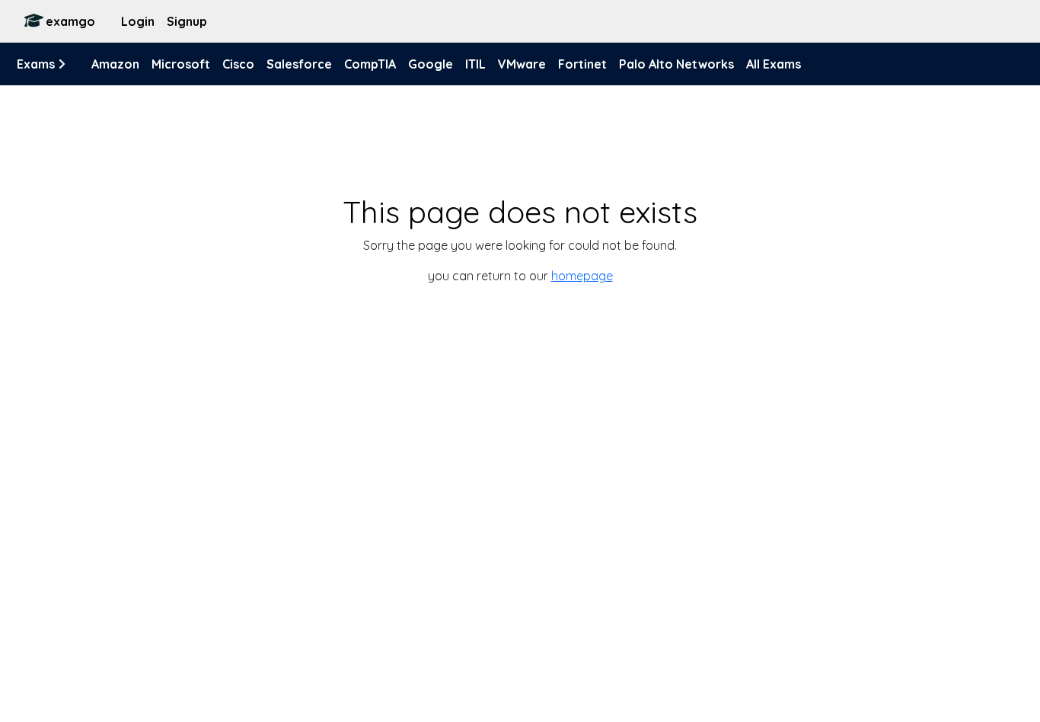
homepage (582, 275)
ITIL (475, 64)
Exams (37, 64)
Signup (187, 21)
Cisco (238, 64)
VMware (522, 64)
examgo (70, 21)
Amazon (115, 64)
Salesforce (299, 64)
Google (430, 64)
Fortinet (582, 64)
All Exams (773, 64)
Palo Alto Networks (676, 64)
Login (138, 21)
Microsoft (181, 64)
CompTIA (370, 64)
